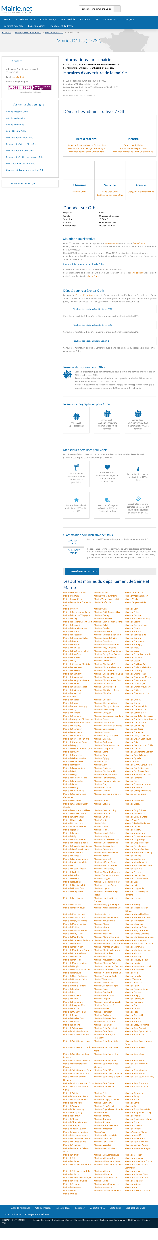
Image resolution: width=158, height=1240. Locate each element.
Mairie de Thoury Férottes (75, 1122)
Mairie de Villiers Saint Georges (77, 1177)
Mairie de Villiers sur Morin (137, 1177)
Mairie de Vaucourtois (135, 1138)
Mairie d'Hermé (132, 820)
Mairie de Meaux (101, 924)
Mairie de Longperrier (135, 888)
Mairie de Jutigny (101, 836)
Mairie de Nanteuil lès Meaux (76, 969)
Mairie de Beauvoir (71, 625)
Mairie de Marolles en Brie (106, 917)
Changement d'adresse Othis (141, 191)
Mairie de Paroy (101, 989)
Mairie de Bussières (72, 654)
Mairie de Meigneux (134, 924)
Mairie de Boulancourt (135, 641)
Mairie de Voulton (133, 1187)
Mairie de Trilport (133, 1128)
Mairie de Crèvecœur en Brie (76, 738)
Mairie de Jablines (133, 826)
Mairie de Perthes (133, 992)
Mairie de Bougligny (103, 641)
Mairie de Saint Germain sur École (78, 1047)
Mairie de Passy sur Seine (136, 989)
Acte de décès (68, 19)
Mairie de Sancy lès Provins (75, 1099)
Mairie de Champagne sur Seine (108, 673)
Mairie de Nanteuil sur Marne (107, 969)
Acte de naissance (25, 19)
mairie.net (6, 32)
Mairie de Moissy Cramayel (137, 933)
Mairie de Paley (132, 985)
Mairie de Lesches (71, 878)
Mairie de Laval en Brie (135, 858)
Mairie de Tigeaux (102, 1122)
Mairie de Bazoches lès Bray (137, 618)
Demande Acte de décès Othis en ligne (86, 151)
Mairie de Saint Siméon (104, 1083)
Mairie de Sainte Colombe (136, 1086)
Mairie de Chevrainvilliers (105, 703)
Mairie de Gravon (102, 803)
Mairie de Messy (101, 930)
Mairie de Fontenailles (73, 781)
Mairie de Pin (69, 865)
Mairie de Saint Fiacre (134, 1034)
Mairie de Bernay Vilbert (136, 625)
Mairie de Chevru (132, 703)
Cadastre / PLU (110, 19)
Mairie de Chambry (133, 670)
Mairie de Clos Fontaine (135, 709)
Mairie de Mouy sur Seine (105, 963)
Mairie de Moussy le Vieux (75, 963)
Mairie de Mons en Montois (106, 936)
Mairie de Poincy (70, 998)
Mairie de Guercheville (135, 813)
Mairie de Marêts (71, 875)
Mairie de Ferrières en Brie (137, 771)
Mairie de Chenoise (102, 699)
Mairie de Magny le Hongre (106, 904)
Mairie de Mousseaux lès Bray (107, 959)
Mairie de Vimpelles (134, 1180)
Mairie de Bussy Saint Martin (138, 654)
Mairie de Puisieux (102, 1008)
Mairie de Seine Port (72, 1102)
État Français (134, 1220)
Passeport (85, 19)
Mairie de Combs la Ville (135, 712)
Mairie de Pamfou (71, 989)
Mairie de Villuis (101, 1180)
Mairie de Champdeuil (73, 677)
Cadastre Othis (79, 191)
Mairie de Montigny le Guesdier (77, 950)
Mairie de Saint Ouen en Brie (76, 1073)
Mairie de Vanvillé (133, 1135)
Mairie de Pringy (132, 1005)
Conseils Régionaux (41, 1220)
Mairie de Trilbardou (103, 1128)
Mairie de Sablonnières (73, 1028)
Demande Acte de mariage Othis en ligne (86, 148)
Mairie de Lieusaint (72, 881)
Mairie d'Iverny (101, 826)
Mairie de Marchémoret (74, 914)
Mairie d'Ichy (100, 823)
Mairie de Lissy (131, 881)
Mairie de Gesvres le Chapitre (107, 793)
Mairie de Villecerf (71, 1158)
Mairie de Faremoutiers (74, 768)
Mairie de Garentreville (73, 790)
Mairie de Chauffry (102, 693)
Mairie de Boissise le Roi (135, 634)
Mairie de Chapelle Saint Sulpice (77, 846)
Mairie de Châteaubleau (105, 686)
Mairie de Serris (132, 1102)
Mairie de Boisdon (133, 631)
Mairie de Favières (102, 768)
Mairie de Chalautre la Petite (138, 667)
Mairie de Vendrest (72, 1144)
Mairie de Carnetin (133, 657)
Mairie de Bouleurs (71, 644)
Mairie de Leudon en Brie (136, 878)
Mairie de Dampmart (103, 748)
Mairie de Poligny (102, 998)
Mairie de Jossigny (133, 829)
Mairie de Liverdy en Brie (74, 885)
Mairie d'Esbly (100, 761)
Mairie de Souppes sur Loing (138, 1112)
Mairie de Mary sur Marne (75, 920)
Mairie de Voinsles (133, 1184)
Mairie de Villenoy (102, 1171)
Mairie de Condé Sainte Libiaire (139, 716)
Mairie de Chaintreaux (73, 667)
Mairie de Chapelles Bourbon (107, 872)
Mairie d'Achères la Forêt (74, 592)
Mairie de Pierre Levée (104, 995)
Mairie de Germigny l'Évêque (138, 790)
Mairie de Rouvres (71, 1021)
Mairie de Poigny (132, 995)
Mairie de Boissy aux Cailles (75, 638)
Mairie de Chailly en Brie (136, 664)
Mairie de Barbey (101, 615)
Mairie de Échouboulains (74, 758)
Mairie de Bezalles (102, 628)
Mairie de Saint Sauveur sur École (78, 1083)
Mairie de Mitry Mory (73, 933)
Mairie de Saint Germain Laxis (107, 1041)
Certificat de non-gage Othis (110, 194)
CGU (4, 1223)
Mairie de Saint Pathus (135, 1073)
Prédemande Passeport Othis (133, 148)
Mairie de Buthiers (71, 657)
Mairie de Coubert (102, 719)
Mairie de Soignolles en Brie (137, 1109)
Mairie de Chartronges (135, 683)
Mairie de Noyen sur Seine (75, 979)
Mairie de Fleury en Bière (105, 774)
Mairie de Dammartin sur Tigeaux (78, 748)
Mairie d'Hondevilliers (73, 823)
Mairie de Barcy (70, 618)
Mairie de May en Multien (75, 924)
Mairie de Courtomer (72, 732)
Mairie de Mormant (72, 956)
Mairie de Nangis (71, 966)
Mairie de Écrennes (133, 872)
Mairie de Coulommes (104, 722)
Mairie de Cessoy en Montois (76, 664)
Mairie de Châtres (133, 690)
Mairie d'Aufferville (102, 602)
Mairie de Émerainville (73, 761)
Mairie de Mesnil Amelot (136, 862)
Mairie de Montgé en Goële (106, 946)
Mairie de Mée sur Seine (105, 862)
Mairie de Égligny (101, 758)
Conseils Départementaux (86, 1220)
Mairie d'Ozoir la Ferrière (74, 985)
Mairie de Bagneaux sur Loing (76, 612)
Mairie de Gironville (72, 800)
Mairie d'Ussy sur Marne (136, 1132)
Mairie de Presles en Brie (105, 1005)
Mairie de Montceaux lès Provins (78, 940)
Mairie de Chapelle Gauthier (106, 839)
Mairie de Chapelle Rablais (137, 842)
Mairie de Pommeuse (134, 998)
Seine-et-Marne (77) (54, 32)
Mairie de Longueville (73, 891)
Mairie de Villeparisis (134, 1171)
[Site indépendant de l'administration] (40, 8)
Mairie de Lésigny (102, 878)
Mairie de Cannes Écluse (105, 657)
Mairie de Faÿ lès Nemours (137, 768)
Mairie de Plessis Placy (104, 868)
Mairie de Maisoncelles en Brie (107, 907)
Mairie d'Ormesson (133, 982)
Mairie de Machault (72, 904)
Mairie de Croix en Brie (104, 846)
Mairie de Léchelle (71, 872)
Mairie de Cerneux (102, 660)
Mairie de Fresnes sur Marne (138, 784)
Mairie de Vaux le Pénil (104, 1141)
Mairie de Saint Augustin (136, 1028)
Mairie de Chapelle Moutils (106, 842)
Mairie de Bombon (71, 641)
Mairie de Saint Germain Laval (76, 1041)
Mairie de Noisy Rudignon (75, 976)
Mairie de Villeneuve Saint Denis (108, 1164)
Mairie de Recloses (102, 1015)
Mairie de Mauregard (134, 920)
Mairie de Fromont (102, 787)
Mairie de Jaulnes (101, 829)
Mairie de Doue (101, 755)
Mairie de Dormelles (72, 755)
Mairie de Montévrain (73, 946)
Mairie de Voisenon (72, 1187)
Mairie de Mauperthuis (104, 920)
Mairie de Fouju (101, 784)
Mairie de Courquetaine (105, 728)
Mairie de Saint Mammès (105, 1060)
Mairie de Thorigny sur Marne (138, 1119)
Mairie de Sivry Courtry (73, 1109)
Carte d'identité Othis (133, 145)
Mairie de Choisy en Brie (136, 706)
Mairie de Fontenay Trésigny (107, 781)
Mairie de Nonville (133, 976)
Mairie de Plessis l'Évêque (74, 868)
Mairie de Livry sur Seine (105, 885)
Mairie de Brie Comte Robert (76, 650)
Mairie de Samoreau (103, 1096)
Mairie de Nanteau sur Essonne (108, 966)
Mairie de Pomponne (73, 1001)
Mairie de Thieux (70, 1119)
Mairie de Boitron (133, 638)
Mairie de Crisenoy (102, 738)
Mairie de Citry (70, 709)
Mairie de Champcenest (135, 673)
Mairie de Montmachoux (74, 953)
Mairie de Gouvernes (134, 800)
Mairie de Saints (70, 1093)
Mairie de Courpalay (72, 728)
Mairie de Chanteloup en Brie (107, 680)
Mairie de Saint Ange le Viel (106, 1028)
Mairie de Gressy (132, 803)
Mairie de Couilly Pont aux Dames (140, 719)
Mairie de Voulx (70, 1190)
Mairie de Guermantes (73, 816)
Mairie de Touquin (71, 1125)
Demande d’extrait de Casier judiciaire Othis (133, 151)
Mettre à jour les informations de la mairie (79, 95)
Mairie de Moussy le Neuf (136, 959)
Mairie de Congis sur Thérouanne (78, 719)
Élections (146, 1220)
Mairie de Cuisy (132, 742)
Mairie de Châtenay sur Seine (138, 686)
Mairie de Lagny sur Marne (75, 858)
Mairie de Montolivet (103, 953)
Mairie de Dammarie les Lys (106, 745)
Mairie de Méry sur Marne (75, 930)
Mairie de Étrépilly (71, 764)
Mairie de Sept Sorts (103, 1102)
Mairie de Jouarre (71, 833)
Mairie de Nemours (72, 972)
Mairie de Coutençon (134, 732)
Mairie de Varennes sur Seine (76, 1138)
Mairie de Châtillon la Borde (106, 690)
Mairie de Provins (71, 1008)
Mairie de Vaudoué (133, 868)
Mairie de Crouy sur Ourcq (75, 742)
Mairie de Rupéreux (103, 1024)
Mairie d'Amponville (134, 592)
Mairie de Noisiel (132, 972)
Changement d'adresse (61, 25)
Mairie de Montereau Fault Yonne (109, 943)
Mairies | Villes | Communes (28, 32)
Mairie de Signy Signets (104, 1106)
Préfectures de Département (113, 1220)
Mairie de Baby (131, 608)
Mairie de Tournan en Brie (106, 1125)
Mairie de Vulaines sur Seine (137, 1190)
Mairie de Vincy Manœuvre (106, 1184)
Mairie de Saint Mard (134, 1060)
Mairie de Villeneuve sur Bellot (77, 1171)
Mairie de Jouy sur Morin (136, 833)
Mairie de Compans (72, 716)
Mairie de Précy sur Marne (75, 1005)
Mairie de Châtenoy (72, 690)
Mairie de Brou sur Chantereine (108, 650)
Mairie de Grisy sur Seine (74, 813)
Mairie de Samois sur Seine (75, 1096)
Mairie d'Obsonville (103, 979)
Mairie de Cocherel (71, 712)
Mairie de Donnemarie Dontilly (139, 751)
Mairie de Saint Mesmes (136, 1070)
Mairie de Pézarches (72, 995)
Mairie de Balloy (132, 612)
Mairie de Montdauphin (136, 940)
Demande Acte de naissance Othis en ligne (86, 145)
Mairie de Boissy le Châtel (105, 638)
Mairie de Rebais (70, 1015)
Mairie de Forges (70, 784)
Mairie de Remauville (134, 1015)
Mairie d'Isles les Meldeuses (137, 823)
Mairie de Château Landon (75, 686)
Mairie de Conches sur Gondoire (108, 716)
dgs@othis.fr (19, 77)
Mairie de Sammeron (134, 1093)
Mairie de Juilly (69, 836)
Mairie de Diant (101, 751)
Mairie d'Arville (131, 599)
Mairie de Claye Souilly (104, 709)
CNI (96, 19)
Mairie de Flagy (70, 774)
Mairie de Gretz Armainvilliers (76, 810)
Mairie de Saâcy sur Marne (137, 1024)
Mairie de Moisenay (103, 933)
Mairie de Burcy (132, 650)
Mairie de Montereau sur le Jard (139, 943)
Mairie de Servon (71, 1106)
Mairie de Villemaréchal (104, 1158)
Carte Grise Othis (110, 191)
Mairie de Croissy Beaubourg (138, 738)
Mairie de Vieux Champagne (137, 1148)
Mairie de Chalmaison (104, 670)
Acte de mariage (48, 19)
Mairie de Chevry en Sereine (106, 706)
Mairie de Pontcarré (134, 1001)
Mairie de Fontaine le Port (75, 777)
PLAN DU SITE (18, 1220)
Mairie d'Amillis (101, 592)
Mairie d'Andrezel (71, 595)
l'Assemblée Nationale (85, 295)
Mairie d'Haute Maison (73, 852)
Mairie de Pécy (70, 992)
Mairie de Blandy (132, 628)
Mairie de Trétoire (133, 855)
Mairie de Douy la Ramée (136, 755)
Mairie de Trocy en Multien (75, 1132)
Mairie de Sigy (131, 1106)
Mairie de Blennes (71, 631)
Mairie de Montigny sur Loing (138, 950)
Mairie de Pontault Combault (107, 1001)
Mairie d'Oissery (70, 982)
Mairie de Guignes (102, 816)
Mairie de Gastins (102, 790)
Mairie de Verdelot (102, 1144)
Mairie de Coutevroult (73, 735)
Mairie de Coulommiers (135, 722)
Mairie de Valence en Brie (105, 1135)
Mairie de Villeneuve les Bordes (77, 1164)
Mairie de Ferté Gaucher (136, 846)
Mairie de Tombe (101, 855)
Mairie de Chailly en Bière (105, 664)
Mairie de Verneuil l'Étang (136, 1144)
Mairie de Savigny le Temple (106, 1099)
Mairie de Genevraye (103, 849)
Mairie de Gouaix (101, 800)
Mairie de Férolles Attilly (105, 771)
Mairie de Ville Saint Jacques (106, 1154)
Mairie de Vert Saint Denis (105, 1148)
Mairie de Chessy (71, 703)
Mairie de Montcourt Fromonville (109, 940)
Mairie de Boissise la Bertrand (107, 634)
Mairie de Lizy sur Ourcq (74, 888)
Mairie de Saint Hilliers (135, 1047)
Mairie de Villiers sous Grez (106, 1177)
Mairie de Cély (69, 660)
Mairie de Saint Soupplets (136, 1083)
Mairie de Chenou (133, 699)
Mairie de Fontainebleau (105, 777)
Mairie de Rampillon (103, 1011)
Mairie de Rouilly (132, 1018)
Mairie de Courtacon (134, 728)
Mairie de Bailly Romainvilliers (107, 612)
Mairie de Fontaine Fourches (138, 774)
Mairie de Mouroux (72, 959)
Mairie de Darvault (133, 748)
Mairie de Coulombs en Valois (76, 722)
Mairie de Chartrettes (103, 683)
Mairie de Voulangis (103, 1187)
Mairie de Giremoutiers (135, 793)
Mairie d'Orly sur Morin (104, 982)
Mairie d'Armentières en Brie (107, 599)
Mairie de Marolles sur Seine (137, 917)
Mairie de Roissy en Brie (105, 1018)
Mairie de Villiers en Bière (136, 1174)
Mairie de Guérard (102, 813)
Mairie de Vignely (71, 1154)
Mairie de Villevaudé (103, 1174)
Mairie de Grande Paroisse (137, 849)
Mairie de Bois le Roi (103, 631)
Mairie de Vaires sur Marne (75, 1135)
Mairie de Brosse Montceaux (138, 836)
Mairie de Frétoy (70, 787)
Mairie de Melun (101, 927)
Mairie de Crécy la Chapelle (106, 735)
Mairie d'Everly (100, 764)
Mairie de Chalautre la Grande (107, 667)
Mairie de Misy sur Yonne (136, 930)
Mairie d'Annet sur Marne (105, 595)
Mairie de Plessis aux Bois (105, 865)
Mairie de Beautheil (133, 621)
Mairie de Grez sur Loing (105, 810)
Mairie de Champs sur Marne (138, 677)
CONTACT (6, 1220)
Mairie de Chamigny (72, 673)
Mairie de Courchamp (135, 725)
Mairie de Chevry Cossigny (75, 706)
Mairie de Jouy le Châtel (104, 833)
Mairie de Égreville (133, 758)
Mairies (8, 19)
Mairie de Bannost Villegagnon (77, 615)
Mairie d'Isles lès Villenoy (74, 826)
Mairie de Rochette (72, 855)
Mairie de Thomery (102, 1119)
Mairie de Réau (131, 1011)
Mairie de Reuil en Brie (73, 1018)
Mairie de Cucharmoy (104, 742)
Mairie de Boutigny (133, 644)
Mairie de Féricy (70, 771)
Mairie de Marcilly (102, 914)
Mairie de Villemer (71, 1161)
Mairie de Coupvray (72, 725)
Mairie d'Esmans (132, 761)
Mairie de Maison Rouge (74, 907)
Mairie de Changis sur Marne (76, 680)
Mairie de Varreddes (103, 1138)
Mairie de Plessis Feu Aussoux (138, 865)
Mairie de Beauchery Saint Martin (78, 621)
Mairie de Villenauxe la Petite (107, 1161)
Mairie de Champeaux (104, 677)
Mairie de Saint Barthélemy (75, 1031)
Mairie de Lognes (102, 888)
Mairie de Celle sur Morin (74, 839)
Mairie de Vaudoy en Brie (74, 1141)
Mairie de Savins (132, 1099)
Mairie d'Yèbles (70, 1193)
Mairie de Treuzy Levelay (74, 1128)
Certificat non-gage (13, 25)
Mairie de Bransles (71, 647)
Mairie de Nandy (132, 963)
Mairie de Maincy (132, 904)
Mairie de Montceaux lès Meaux (139, 936)
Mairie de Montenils (72, 943)
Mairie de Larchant (102, 858)
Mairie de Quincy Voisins (74, 1011)
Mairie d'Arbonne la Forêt (136, 595)
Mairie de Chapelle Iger (135, 839)
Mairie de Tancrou (102, 1115)
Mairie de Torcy (132, 1122)
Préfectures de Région (62, 1220)
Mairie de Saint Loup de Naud (76, 1060)
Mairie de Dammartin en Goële (139, 745)
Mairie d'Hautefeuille (72, 820)
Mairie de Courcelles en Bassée (108, 725)
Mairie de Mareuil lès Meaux (137, 914)
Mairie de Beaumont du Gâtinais (108, 621)
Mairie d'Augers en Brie (135, 602)
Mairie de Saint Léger (134, 1054)
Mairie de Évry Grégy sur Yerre (138, 764)
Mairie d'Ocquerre (133, 979)
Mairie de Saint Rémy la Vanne (108, 1076)
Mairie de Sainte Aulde (104, 1086)
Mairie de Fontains (133, 777)
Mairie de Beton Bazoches (75, 628)
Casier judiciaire (36, 25)
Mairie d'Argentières (72, 599)
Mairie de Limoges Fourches (107, 881)
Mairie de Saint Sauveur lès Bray (139, 1076)
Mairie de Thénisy (133, 1115)
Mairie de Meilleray (72, 927)
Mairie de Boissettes (72, 634)
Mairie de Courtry (102, 732)
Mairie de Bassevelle (103, 618)
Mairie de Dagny (70, 745)
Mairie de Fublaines (134, 787)
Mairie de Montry (133, 953)
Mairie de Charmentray (135, 680)
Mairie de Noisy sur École (105, 976)
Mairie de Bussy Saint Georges (107, 654)
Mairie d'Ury (99, 1132)
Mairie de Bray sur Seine (105, 647)
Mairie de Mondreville (73, 936)
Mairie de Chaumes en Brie (137, 693)
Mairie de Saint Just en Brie (106, 1054)
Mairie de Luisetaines (73, 898)
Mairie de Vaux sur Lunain (137, 1141)
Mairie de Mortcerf (102, 956)
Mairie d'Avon (100, 608)
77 (122, 269)
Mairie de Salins (101, 1093)
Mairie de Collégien (102, 712)
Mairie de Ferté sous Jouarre (76, 849)
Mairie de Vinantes (71, 1184)
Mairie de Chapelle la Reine (75, 842)
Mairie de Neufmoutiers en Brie (108, 972)
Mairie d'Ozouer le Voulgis (106, 985)
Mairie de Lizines (132, 885)
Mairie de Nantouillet (134, 969)
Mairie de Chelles (71, 699)
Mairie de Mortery (133, 956)
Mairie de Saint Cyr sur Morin (138, 1031)
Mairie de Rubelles (133, 1021)
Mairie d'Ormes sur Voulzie (106, 875)
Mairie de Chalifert (71, 670)
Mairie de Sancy (132, 1096)
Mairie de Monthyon (134, 946)
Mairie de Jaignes (71, 829)
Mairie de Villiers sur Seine (75, 1180)
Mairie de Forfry (132, 781)
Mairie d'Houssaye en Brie (106, 852)
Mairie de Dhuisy (71, 751)
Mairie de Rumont (71, 1024)
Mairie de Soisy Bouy (72, 1112)
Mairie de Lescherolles (135, 875)
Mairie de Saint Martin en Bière (77, 1070)
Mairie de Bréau (132, 647)
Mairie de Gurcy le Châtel (136, 816)
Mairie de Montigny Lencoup (107, 950)
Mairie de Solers (101, 1112)
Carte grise (128, 19)
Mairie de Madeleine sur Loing (138, 852)
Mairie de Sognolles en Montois (108, 1109)
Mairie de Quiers (132, 1008)
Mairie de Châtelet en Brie (75, 862)
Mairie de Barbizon (133, 615)
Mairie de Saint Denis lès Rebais (77, 1034)
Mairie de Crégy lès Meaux (137, 735)
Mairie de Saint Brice (103, 1031)
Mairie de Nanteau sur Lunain (138, 966)
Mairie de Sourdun (71, 1115)
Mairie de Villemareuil (134, 1158)
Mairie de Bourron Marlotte (106, 644)
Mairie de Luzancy (133, 898)
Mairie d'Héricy (101, 820)
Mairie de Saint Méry (103, 1070)
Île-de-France (139, 243)
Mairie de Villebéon (133, 1154)
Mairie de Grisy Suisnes (135, 810)
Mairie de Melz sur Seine (136, 927)
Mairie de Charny (71, 683)
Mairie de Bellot (101, 625)
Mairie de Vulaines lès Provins (107, 1190)
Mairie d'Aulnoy (70, 608)
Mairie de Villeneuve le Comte (138, 1161)
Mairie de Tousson (133, 1125)
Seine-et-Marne (111, 243)
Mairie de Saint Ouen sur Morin (108, 1073)
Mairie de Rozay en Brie (104, 1021)
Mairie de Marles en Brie (74, 917)
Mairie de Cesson (132, 660)
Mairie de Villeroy (71, 1174)
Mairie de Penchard (103, 992)
